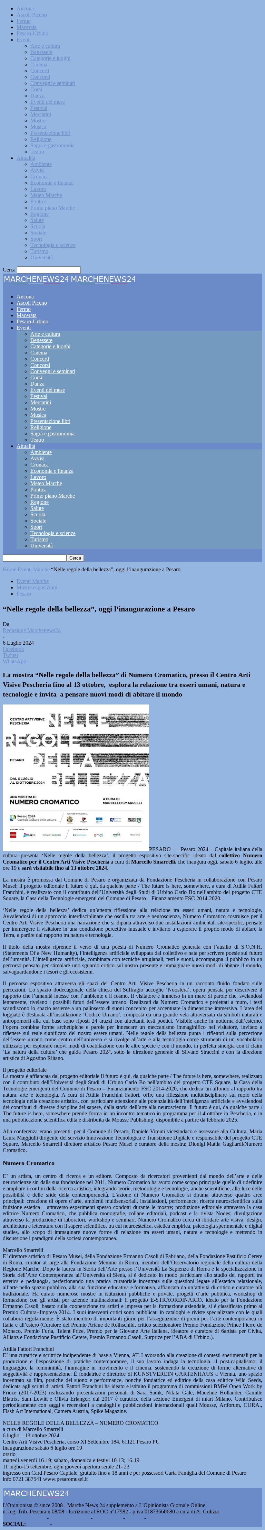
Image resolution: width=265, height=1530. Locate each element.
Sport (36, 239)
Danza (37, 96)
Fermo (24, 21)
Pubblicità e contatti (24, 1518)
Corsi (36, 89)
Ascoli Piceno (32, 15)
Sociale (38, 233)
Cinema (38, 64)
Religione (40, 139)
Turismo (39, 251)
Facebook (38, 1524)
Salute (37, 220)
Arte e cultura (45, 46)
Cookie (155, 1518)
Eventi (24, 40)
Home (9, 569)
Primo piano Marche (52, 208)
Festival (38, 108)
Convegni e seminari (52, 83)
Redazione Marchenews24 (32, 630)
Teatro (37, 152)
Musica (38, 127)
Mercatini (40, 114)
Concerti (39, 71)
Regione (39, 214)
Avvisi (37, 170)
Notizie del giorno (69, 1518)
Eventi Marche (34, 569)
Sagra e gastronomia (52, 145)
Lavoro (38, 189)
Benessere (41, 52)
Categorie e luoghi (50, 58)
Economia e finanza (51, 183)
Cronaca (39, 176)
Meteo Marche (46, 195)
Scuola (37, 226)
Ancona (25, 8)
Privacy (134, 1518)
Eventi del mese (47, 102)
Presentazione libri (50, 133)
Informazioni (108, 1518)
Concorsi (40, 77)
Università (41, 257)
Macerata (27, 27)
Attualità (26, 158)
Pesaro (24, 594)
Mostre (38, 120)
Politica (38, 201)
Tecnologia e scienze (53, 245)
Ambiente (41, 164)
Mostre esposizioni (37, 587)
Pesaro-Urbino (32, 33)
